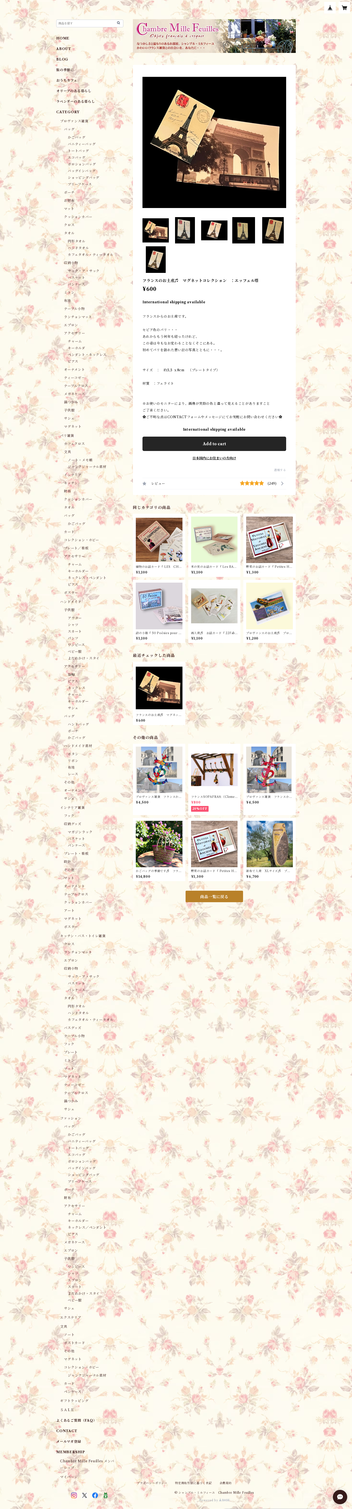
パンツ (73, 638)
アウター (75, 618)
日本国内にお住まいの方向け (214, 458)
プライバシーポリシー (152, 1483)
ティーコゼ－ (74, 378)
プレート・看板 (76, 853)
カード (69, 532)
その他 (69, 782)
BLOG (62, 59)
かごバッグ (76, 137)
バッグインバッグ (82, 171)
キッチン (71, 483)
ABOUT (63, 49)
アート (69, 910)
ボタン (73, 754)
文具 (67, 452)
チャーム (75, 341)
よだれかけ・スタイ (84, 658)
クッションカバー (78, 217)
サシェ (69, 418)
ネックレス (76, 688)
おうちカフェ (66, 80)
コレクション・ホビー (81, 540)
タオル (69, 233)
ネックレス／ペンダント (87, 1227)
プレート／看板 (76, 548)
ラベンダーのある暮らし (75, 101)
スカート (75, 631)
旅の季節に (65, 70)
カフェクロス (74, 444)
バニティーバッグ (82, 144)
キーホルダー (78, 571)
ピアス (73, 361)
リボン (73, 761)
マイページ (69, 1477)
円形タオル (76, 241)
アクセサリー (74, 333)
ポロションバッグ (82, 164)
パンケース (76, 284)
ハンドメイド (70, 602)
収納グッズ (72, 824)
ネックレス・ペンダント (87, 578)
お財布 (69, 200)
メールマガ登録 (68, 1441)
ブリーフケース (80, 184)
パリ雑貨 (67, 436)
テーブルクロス (76, 386)
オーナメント (74, 369)
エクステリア (70, 1317)
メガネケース (74, 394)
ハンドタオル (78, 248)
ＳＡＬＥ (67, 1410)
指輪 (71, 674)
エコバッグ (76, 157)
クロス (69, 225)
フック (69, 816)
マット (69, 209)
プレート (71, 1052)
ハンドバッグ (78, 724)
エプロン (71, 325)
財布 (67, 491)
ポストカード (74, 1343)
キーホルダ (76, 348)
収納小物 (71, 263)
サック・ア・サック (84, 271)
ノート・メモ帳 (80, 460)
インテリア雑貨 (72, 807)
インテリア (73, 475)
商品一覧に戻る (214, 896)
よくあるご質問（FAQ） (76, 1420)
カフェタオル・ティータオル (90, 255)
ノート (69, 1335)
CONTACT (66, 1431)
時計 (67, 862)
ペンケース (72, 1392)
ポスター (71, 593)
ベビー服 (75, 651)
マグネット (73, 426)
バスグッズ (72, 1028)
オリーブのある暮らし (73, 91)
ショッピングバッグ (83, 177)
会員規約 (226, 1483)
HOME (62, 38)
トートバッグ (78, 151)
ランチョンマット (78, 317)
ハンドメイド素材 (78, 746)
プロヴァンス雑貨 (74, 121)
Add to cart (214, 443)
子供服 (69, 410)
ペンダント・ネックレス (87, 355)
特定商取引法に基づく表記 (193, 1483)
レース (73, 774)
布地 (67, 300)
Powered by (209, 1500)
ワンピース (76, 645)
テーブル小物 (74, 309)
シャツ (73, 625)
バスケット (76, 278)
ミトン (69, 292)
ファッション (70, 1118)
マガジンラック (80, 832)
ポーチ (69, 192)
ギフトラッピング (74, 1401)
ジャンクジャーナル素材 (87, 467)
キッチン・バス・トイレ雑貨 (83, 936)
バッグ (69, 129)
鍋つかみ (71, 402)
